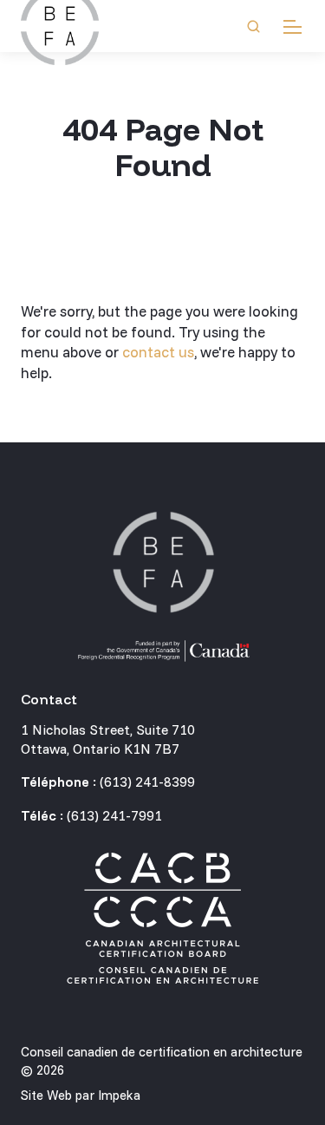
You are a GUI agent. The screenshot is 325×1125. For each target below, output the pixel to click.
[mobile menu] (292, 26)
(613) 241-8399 (147, 781)
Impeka (119, 1095)
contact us (158, 352)
